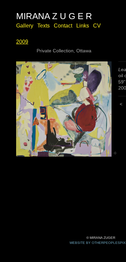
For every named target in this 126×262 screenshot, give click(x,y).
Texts (43, 26)
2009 (22, 42)
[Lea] (64, 109)
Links (82, 26)
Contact (63, 26)
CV (97, 26)
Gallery (24, 26)
